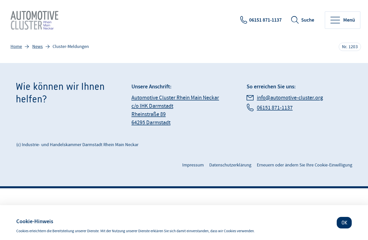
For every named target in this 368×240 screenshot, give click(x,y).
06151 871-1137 (265, 20)
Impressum (193, 165)
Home (16, 46)
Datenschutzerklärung (230, 165)
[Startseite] (35, 20)
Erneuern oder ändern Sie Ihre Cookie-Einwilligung (304, 165)
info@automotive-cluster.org (290, 97)
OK (344, 222)
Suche (307, 20)
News (37, 46)
